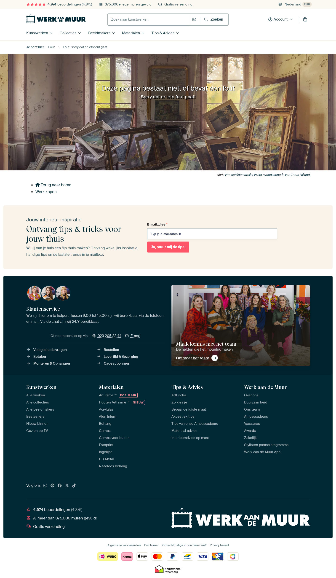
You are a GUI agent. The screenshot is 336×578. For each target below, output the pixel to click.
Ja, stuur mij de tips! (168, 247)
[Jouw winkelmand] (305, 19)
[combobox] (149, 19)
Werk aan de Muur (265, 387)
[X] (66, 486)
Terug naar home (55, 184)
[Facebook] (59, 486)
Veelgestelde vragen (50, 349)
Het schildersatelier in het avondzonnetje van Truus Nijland (267, 175)
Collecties (68, 33)
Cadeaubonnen (116, 363)
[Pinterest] (52, 486)
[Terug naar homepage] (56, 18)
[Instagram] (45, 486)
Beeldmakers (99, 33)
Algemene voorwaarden (124, 545)
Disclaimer (151, 545)
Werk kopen (46, 191)
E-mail (136, 335)
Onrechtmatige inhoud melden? (184, 545)
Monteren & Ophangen (51, 363)
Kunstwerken (37, 33)
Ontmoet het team (192, 357)
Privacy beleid (219, 545)
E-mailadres (157, 224)
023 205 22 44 (109, 335)
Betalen (39, 356)
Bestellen (111, 349)
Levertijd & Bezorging (121, 356)
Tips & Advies (163, 33)
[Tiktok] (74, 486)
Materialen (131, 33)
